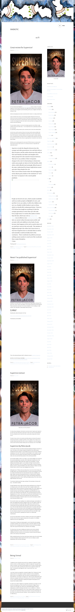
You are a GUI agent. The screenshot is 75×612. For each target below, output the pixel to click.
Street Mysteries (52, 158)
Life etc (50, 167)
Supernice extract (26, 362)
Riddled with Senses (52, 198)
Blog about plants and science (54, 366)
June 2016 (49, 344)
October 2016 (50, 333)
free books (17, 546)
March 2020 (49, 252)
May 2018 (49, 289)
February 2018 (50, 298)
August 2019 (49, 263)
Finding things (51, 123)
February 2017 (50, 321)
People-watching (52, 132)
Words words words (51, 99)
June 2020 (49, 243)
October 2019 (50, 257)
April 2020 (49, 249)
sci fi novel (19, 363)
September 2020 (50, 234)
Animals (50, 109)
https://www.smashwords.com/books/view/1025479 (20, 315)
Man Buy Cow (51, 367)
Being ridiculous (52, 112)
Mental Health (51, 170)
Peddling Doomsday (32, 218)
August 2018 (49, 281)
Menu (63, 25)
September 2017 (50, 307)
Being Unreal (15, 555)
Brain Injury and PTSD (51, 138)
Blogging (37, 544)
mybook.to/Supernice (36, 355)
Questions (49, 187)
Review (35, 246)
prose (34, 596)
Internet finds (50, 146)
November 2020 (50, 229)
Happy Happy (49, 141)
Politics (50, 172)
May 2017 (49, 312)
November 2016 (50, 330)
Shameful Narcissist (26, 106)
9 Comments (32, 546)
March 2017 (49, 318)
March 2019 (49, 278)
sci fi (37, 246)
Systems (50, 175)
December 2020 (50, 226)
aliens (34, 362)
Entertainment (51, 164)
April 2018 (49, 292)
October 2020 (50, 231)
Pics (48, 178)
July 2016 (49, 341)
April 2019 (49, 275)
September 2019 (50, 260)
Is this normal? (50, 96)
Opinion (48, 161)
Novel (14, 363)
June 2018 (49, 286)
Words (48, 219)
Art (49, 181)
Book (40, 544)
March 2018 (49, 295)
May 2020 (49, 246)
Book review (29, 246)
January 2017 (49, 324)
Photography (51, 184)
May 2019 (49, 272)
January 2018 (49, 301)
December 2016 (50, 327)
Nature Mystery (52, 129)
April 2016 (49, 350)
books (32, 246)
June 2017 (49, 309)
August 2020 (49, 237)
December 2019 (50, 255)
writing (14, 248)
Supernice (21, 246)
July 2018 (49, 283)
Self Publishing (16, 246)
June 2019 (49, 269)
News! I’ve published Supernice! (23, 257)
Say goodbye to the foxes (52, 93)
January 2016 (49, 358)
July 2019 (49, 266)
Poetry (50, 216)
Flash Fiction (16, 596)
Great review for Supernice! (21, 47)
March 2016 (49, 353)
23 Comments (31, 363)
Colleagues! (51, 118)
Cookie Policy (23, 609)
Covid (50, 155)
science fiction (23, 363)
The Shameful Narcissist (21, 244)
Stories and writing (21, 596)
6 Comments (27, 597)
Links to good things (51, 149)
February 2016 (50, 356)
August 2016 (49, 338)
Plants (50, 135)
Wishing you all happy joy (52, 86)
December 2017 (50, 304)
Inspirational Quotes (51, 144)
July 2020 (49, 240)
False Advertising (52, 210)
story (20, 597)
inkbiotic (14, 29)
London (48, 152)
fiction (36, 362)
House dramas (51, 126)
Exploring (50, 121)
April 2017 (49, 315)
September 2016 (50, 335)
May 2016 (49, 347)
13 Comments (18, 248)
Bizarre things (51, 115)
